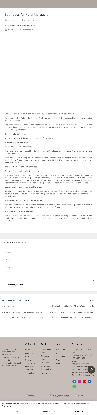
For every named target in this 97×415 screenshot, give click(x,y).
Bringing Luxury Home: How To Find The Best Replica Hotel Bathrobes (73, 312)
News (92, 300)
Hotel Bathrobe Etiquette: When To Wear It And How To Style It (73, 306)
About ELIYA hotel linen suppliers (30, 366)
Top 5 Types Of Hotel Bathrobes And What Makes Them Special (25, 317)
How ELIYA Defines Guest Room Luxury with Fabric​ (14, 306)
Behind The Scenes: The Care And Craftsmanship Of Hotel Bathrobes (73, 317)
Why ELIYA (60, 350)
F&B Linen (45, 363)
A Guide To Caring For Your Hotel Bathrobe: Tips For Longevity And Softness (25, 312)
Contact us (29, 373)
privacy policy (8, 406)
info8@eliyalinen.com (80, 364)
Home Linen (46, 373)
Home (27, 350)
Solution (28, 360)
